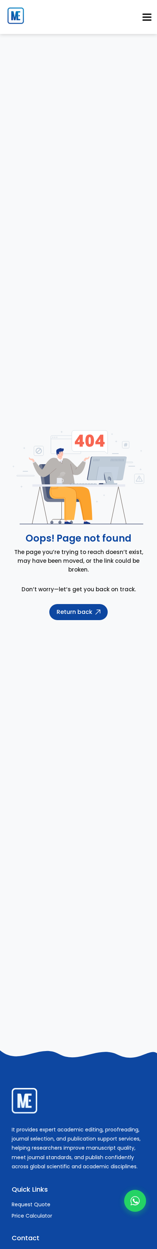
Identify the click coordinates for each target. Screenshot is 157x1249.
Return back (74, 612)
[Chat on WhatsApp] (135, 1201)
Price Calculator (32, 1215)
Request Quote (31, 1204)
